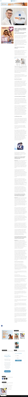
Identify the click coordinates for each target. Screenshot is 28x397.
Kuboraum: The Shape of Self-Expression (7, 385)
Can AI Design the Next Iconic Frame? (7, 386)
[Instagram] (6, 379)
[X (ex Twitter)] (4, 379)
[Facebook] (3, 379)
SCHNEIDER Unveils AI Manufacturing (7, 389)
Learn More (7, 371)
